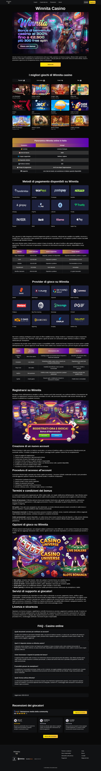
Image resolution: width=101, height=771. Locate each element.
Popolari (20, 80)
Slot (78, 80)
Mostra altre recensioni (50, 736)
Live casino (40, 80)
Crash (59, 80)
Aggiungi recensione (80, 712)
